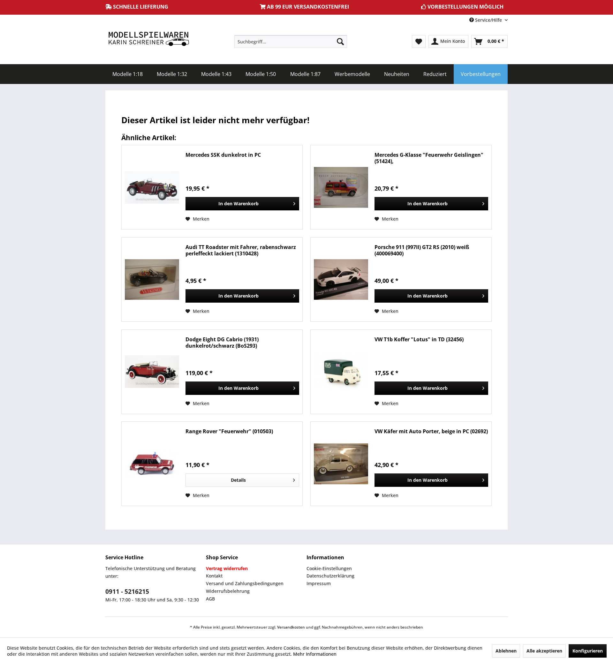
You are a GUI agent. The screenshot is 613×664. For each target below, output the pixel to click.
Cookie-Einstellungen (329, 568)
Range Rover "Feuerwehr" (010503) (229, 431)
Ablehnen (506, 651)
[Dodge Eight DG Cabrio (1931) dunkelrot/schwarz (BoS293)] (152, 371)
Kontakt (214, 576)
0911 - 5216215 (127, 591)
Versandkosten (291, 627)
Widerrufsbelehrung (228, 591)
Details (238, 480)
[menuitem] (290, 41)
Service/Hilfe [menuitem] (488, 20)
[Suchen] (340, 41)
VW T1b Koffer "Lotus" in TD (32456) (419, 339)
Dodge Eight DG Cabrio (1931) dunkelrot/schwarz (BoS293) (222, 342)
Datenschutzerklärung (330, 576)
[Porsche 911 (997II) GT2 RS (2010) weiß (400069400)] (341, 279)
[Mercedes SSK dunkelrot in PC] (152, 187)
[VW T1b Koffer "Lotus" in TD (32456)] (341, 371)
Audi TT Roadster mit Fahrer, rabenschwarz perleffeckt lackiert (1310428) (240, 250)
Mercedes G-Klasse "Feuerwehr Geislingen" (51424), (429, 158)
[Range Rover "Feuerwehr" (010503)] (152, 463)
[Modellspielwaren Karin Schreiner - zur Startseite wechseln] (148, 39)
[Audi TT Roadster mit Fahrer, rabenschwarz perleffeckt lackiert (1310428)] (152, 279)
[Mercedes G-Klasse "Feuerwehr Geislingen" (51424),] (341, 187)
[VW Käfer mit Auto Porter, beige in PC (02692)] (341, 463)
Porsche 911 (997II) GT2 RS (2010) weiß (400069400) (422, 250)
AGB (210, 599)
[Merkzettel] (419, 41)
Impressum (318, 583)
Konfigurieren (587, 651)
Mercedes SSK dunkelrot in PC (223, 155)
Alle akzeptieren (544, 651)
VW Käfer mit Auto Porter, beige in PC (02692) (431, 431)
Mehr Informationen (315, 654)
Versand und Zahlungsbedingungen (245, 583)
